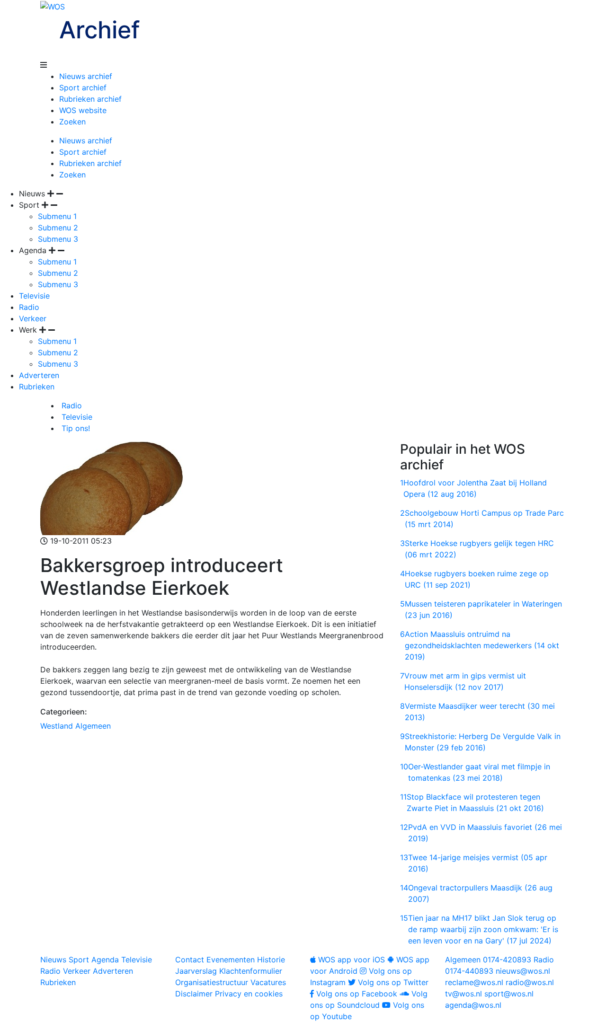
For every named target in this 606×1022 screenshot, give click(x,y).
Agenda (105, 959)
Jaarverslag (196, 971)
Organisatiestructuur (211, 982)
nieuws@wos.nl (523, 971)
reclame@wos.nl (474, 982)
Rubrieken (36, 386)
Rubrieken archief (90, 99)
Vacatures (268, 982)
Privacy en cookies (249, 993)
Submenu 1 (57, 216)
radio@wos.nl (530, 982)
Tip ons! (74, 428)
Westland (56, 726)
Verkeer (32, 318)
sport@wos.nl (509, 993)
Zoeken (72, 121)
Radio (29, 307)
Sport (79, 959)
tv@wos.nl (463, 993)
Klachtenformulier (250, 971)
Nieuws (53, 959)
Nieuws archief (85, 76)
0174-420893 (488, 959)
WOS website (83, 110)
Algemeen (93, 726)
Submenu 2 (58, 227)
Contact (189, 959)
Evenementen (230, 959)
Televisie (34, 295)
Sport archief (83, 87)
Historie (271, 959)
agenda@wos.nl (473, 1005)
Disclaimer (194, 993)
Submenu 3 (58, 239)
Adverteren (39, 375)
